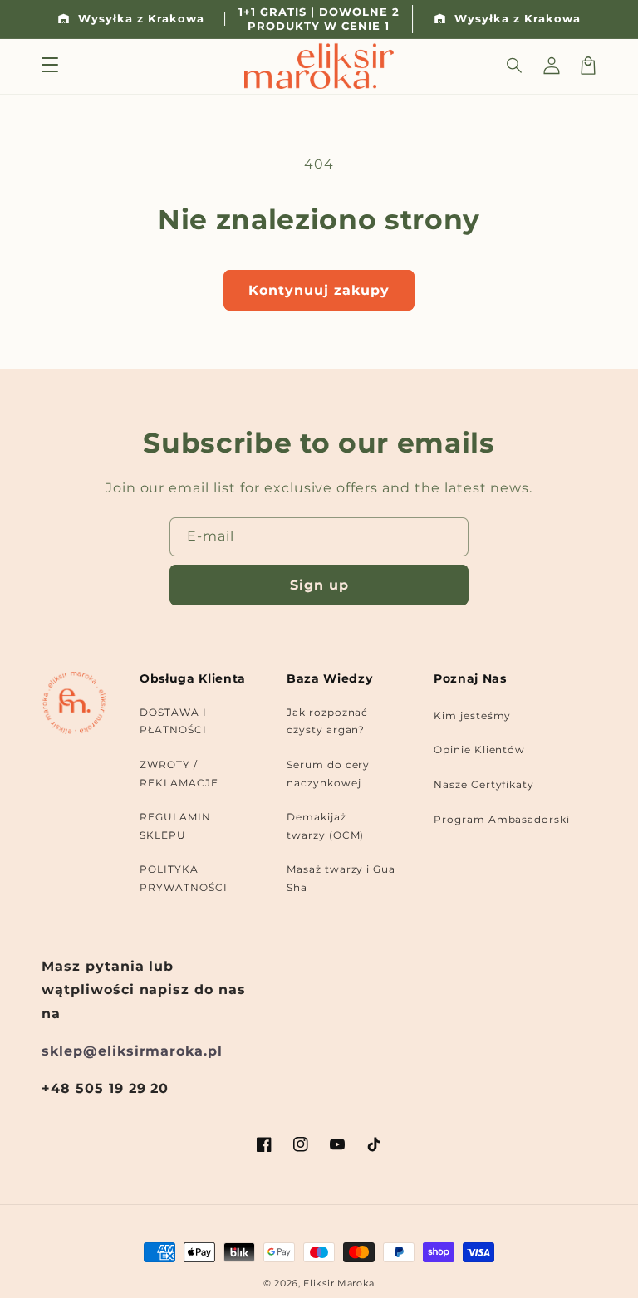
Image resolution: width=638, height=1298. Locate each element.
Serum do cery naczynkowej (328, 773)
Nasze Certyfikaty (484, 784)
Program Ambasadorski (502, 819)
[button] (515, 65)
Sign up (319, 585)
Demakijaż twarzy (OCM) (326, 826)
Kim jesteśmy (473, 715)
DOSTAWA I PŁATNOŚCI (173, 721)
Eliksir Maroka (339, 1283)
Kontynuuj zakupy (319, 290)
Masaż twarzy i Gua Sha (341, 878)
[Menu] (50, 65)
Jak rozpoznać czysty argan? (327, 721)
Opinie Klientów (479, 749)
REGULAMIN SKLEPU (175, 826)
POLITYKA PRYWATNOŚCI (184, 878)
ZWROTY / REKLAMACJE (179, 773)
